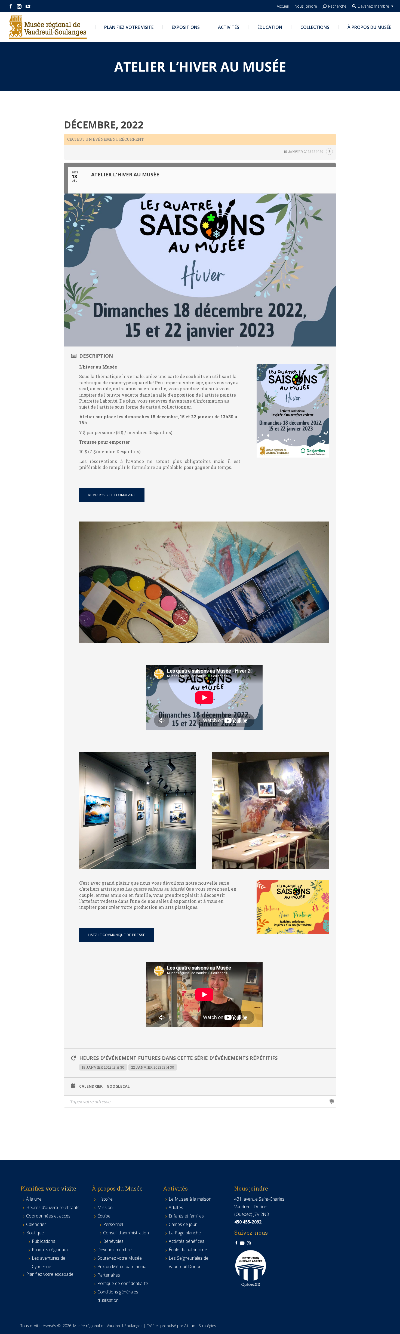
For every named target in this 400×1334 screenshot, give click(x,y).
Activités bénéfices (186, 1241)
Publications (43, 1241)
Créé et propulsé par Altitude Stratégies (181, 1325)
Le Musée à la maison (190, 1199)
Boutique (35, 1233)
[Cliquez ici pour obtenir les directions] (331, 1102)
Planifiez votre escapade (49, 1274)
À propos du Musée (117, 1188)
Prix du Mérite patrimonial (122, 1266)
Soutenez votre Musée (119, 1258)
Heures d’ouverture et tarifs (52, 1207)
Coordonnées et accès (48, 1216)
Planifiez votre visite (48, 1188)
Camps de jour (183, 1224)
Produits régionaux (50, 1250)
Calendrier (91, 1086)
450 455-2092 (247, 1222)
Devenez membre (373, 6)
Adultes (176, 1207)
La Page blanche (185, 1233)
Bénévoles (113, 1241)
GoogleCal (118, 1086)
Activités (175, 1188)
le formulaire (141, 467)
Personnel (113, 1224)
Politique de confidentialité (122, 1283)
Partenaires (108, 1275)
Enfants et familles (186, 1216)
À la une (34, 1199)
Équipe (103, 1216)
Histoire (105, 1199)
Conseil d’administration (126, 1233)
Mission (105, 1207)
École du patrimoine (188, 1250)
